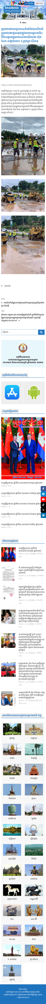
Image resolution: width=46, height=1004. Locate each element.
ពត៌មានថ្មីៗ (7, 286)
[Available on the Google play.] (34, 392)
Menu (24, 22)
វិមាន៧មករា (12, 8)
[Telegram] (43, 494)
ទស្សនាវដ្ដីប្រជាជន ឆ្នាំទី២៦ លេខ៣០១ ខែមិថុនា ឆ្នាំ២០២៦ (22, 493)
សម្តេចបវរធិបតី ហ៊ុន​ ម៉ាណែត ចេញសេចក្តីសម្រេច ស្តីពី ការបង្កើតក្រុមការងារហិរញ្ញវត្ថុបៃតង (32, 695)
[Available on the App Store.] (12, 392)
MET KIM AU (28, 85)
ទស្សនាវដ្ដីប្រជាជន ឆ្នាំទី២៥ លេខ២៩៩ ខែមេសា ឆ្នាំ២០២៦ (22, 514)
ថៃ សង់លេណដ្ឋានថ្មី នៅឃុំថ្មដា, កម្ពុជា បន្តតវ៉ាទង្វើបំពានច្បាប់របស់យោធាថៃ (31, 570)
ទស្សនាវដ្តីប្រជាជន (10, 411)
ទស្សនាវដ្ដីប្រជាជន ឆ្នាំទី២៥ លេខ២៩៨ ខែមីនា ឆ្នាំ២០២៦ (22, 524)
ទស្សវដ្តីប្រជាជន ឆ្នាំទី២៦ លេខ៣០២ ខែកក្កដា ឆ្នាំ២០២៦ (22, 483)
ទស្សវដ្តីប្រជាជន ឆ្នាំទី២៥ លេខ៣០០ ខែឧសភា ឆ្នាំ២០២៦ (22, 504)
